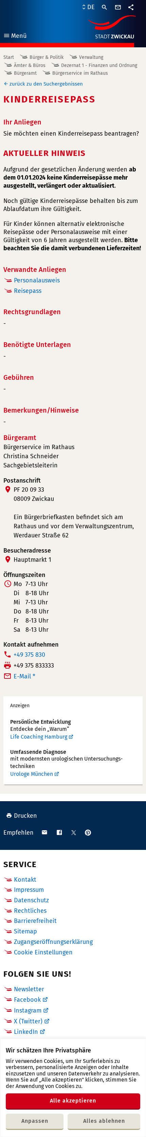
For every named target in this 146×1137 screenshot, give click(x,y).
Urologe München (31, 774)
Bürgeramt (25, 73)
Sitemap (25, 931)
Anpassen (34, 1121)
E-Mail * (24, 676)
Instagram (27, 1010)
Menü (14, 36)
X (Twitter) (28, 1021)
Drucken (25, 815)
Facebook (27, 999)
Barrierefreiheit (35, 921)
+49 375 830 (29, 654)
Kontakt (25, 879)
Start (8, 57)
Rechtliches (30, 910)
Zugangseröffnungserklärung (53, 942)
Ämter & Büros (29, 65)
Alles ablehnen (104, 1121)
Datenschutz (31, 900)
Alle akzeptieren (73, 1100)
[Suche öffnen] (104, 7)
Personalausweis (37, 280)
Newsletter (29, 989)
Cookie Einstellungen (43, 952)
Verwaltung (91, 57)
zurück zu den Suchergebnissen (46, 84)
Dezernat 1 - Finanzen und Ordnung (99, 65)
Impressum (29, 890)
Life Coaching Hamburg (38, 737)
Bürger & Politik (46, 57)
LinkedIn (26, 1032)
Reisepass (27, 291)
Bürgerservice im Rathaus (80, 73)
